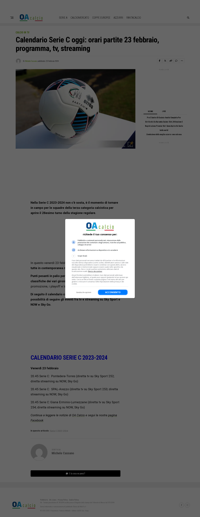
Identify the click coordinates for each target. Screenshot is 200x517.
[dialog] (100, 258)
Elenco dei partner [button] (95, 271)
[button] (100, 256)
